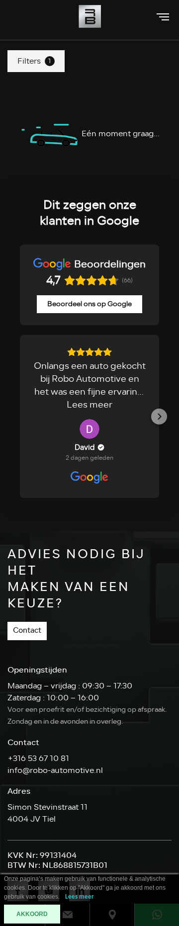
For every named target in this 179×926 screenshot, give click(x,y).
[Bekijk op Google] (89, 429)
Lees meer (79, 897)
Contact (27, 630)
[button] (20, 416)
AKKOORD (32, 914)
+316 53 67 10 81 (38, 758)
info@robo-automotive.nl (55, 770)
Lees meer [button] (89, 404)
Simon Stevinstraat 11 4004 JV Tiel (47, 813)
